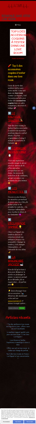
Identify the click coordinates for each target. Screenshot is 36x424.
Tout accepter (30, 421)
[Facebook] (34, 108)
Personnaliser (6, 421)
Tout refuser (18, 421)
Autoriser (22, 308)
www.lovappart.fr (14, 301)
